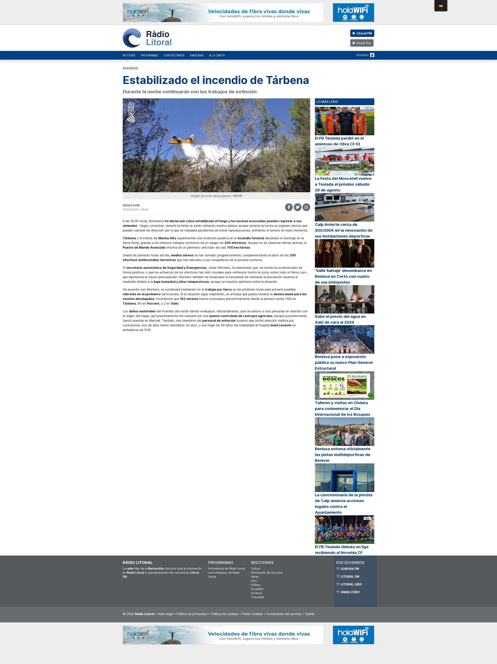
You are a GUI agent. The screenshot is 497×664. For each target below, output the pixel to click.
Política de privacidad (191, 614)
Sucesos (256, 593)
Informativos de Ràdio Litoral (226, 568)
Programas (149, 55)
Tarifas (310, 614)
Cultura (255, 568)
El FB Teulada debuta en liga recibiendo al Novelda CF (341, 549)
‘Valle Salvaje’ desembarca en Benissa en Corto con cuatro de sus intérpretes (343, 276)
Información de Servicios (267, 572)
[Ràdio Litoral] (147, 38)
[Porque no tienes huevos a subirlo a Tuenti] (298, 207)
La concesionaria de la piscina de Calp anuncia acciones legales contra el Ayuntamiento (343, 504)
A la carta (217, 55)
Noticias (129, 55)
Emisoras (197, 55)
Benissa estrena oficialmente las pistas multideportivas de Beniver (342, 454)
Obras (255, 576)
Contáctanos (174, 55)
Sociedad (257, 589)
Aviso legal (165, 614)
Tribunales (257, 597)
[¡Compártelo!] (289, 207)
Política (255, 584)
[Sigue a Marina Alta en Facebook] (372, 55)
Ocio (254, 580)
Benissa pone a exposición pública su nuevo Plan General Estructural (344, 362)
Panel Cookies (252, 614)
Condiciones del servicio (283, 614)
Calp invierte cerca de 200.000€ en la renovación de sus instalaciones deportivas (344, 230)
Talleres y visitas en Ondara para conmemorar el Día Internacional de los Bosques (342, 408)
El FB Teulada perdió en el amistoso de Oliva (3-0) (339, 141)
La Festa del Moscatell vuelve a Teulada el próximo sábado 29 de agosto (343, 184)
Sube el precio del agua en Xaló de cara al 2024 (340, 319)
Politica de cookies (224, 614)
